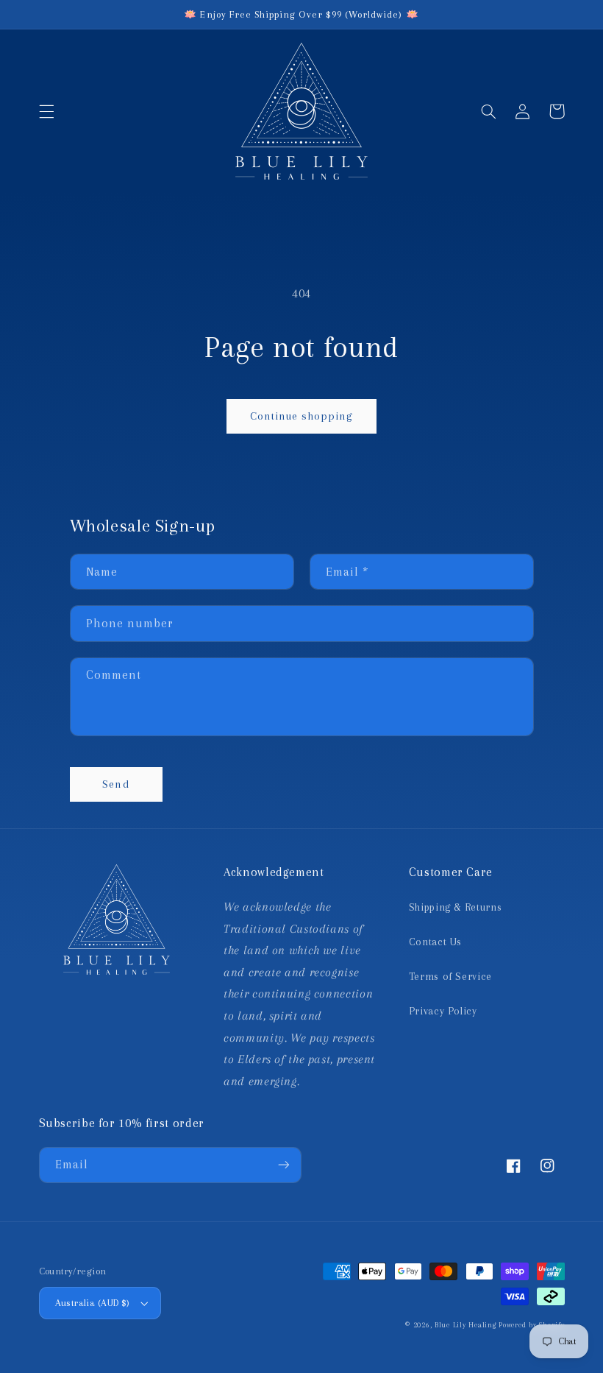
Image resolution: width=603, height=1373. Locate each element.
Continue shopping (302, 416)
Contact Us (435, 941)
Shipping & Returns (455, 907)
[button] (46, 111)
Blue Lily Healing (465, 1325)
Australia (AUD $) (92, 1302)
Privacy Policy (443, 1011)
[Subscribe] (284, 1165)
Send (115, 784)
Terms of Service (450, 976)
